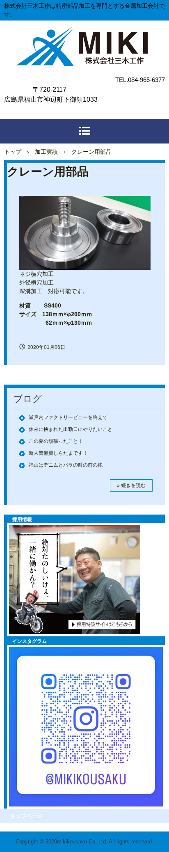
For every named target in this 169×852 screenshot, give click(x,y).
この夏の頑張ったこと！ (56, 441)
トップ (12, 151)
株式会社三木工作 (84, 35)
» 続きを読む (131, 485)
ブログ (28, 399)
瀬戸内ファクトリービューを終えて (68, 417)
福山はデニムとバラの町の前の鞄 (66, 465)
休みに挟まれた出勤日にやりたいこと (70, 429)
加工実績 (46, 151)
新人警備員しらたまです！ (58, 453)
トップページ (26, 816)
